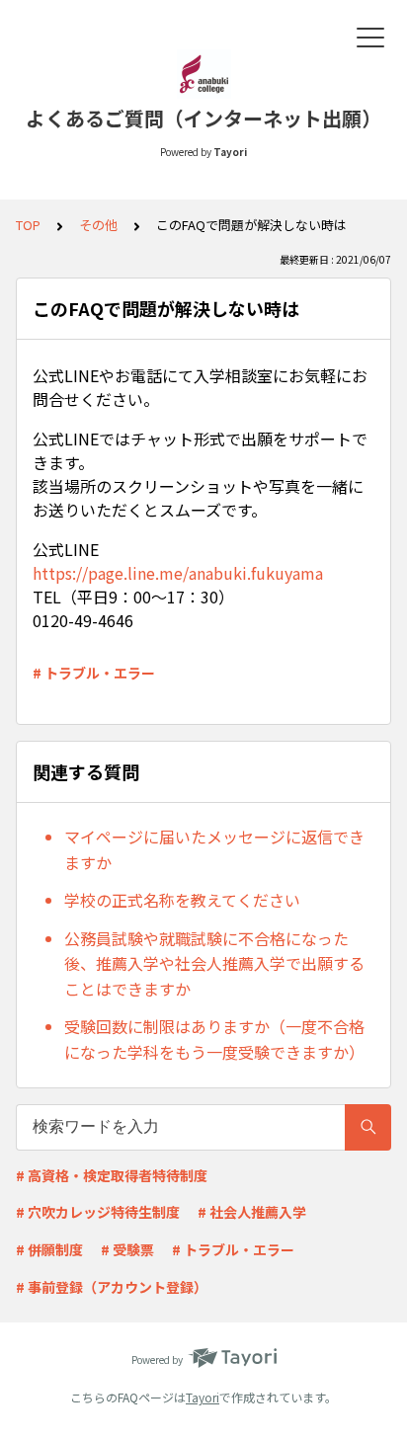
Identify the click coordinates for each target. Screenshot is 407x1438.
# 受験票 (127, 1249)
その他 (98, 224)
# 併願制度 (49, 1249)
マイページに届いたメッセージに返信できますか (214, 849)
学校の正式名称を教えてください (182, 900)
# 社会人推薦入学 (252, 1212)
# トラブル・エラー (94, 672)
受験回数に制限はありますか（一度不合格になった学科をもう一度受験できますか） (214, 1039)
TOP (28, 224)
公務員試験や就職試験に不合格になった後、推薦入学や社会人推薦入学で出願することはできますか (214, 963)
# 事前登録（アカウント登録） (111, 1287)
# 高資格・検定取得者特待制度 (111, 1175)
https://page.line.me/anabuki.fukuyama (178, 573)
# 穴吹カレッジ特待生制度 (98, 1212)
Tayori (202, 1397)
